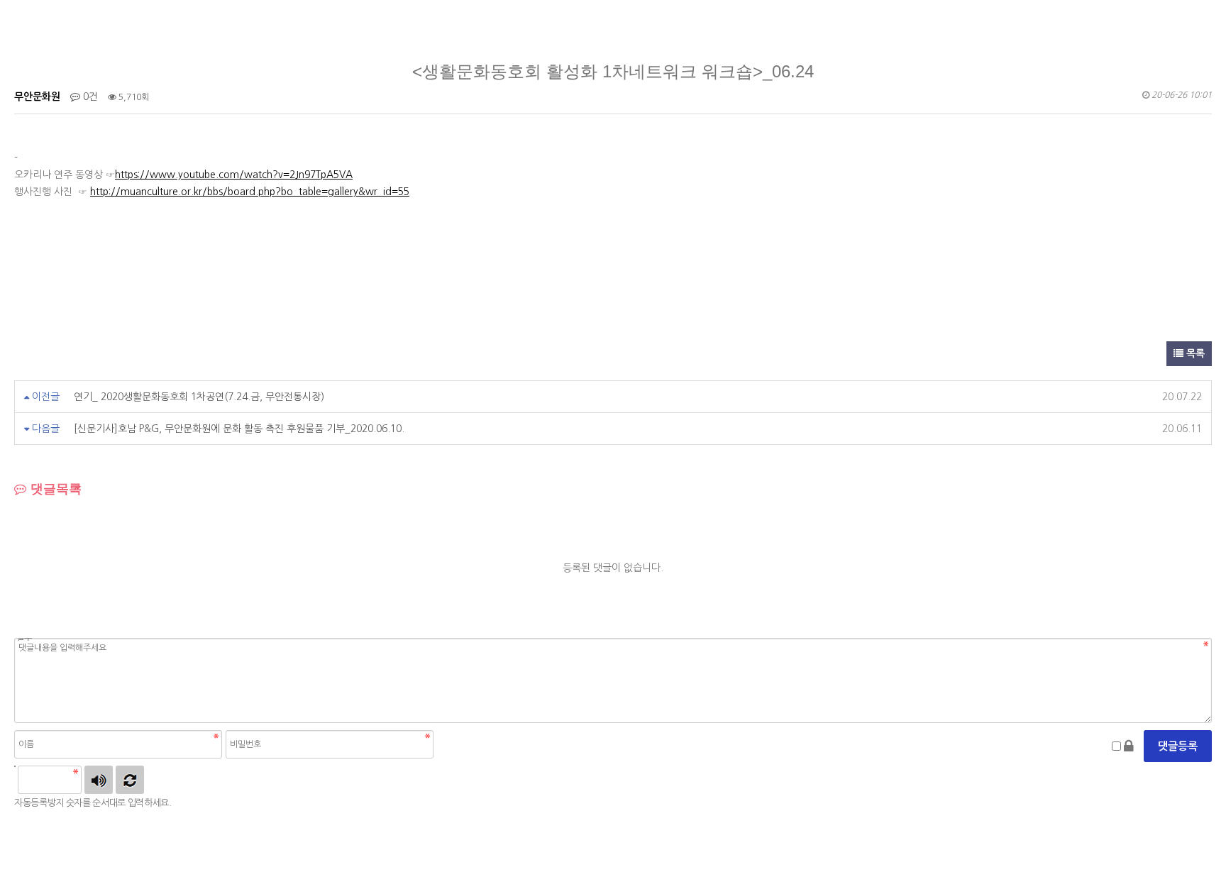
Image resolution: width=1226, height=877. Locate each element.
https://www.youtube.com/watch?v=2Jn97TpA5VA (234, 175)
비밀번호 (23, 639)
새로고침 (130, 780)
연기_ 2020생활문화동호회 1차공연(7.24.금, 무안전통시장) (199, 397)
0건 (89, 96)
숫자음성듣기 (98, 780)
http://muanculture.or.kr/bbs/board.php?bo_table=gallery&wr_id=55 (249, 192)
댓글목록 (54, 489)
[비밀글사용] (1129, 746)
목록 (1194, 353)
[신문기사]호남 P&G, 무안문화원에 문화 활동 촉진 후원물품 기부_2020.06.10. (239, 429)
